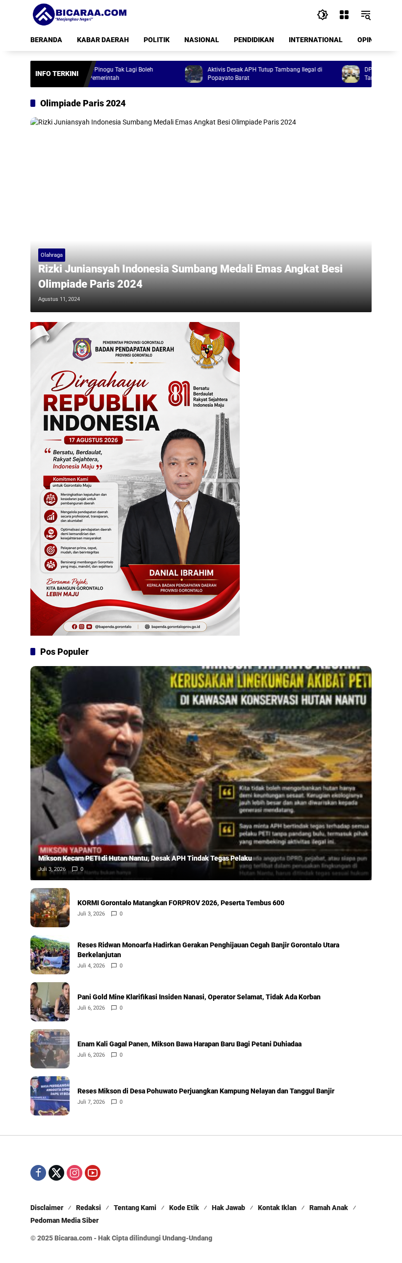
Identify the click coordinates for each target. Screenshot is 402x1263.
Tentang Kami (135, 1208)
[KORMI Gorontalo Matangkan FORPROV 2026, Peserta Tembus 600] (50, 907)
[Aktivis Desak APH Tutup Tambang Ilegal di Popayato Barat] (165, 74)
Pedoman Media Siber (64, 1220)
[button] (322, 15)
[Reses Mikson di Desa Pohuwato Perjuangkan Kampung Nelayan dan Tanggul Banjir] (50, 1095)
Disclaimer (46, 1208)
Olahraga (52, 255)
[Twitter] (56, 1173)
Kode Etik (184, 1208)
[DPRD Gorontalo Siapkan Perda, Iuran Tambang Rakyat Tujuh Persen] (322, 74)
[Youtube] (92, 1173)
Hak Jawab (228, 1208)
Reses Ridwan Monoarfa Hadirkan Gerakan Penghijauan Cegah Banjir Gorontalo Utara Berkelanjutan (208, 950)
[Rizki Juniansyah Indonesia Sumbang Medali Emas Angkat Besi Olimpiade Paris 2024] (201, 214)
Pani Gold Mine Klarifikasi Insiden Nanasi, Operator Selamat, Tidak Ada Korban (199, 997)
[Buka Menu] (344, 15)
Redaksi (88, 1208)
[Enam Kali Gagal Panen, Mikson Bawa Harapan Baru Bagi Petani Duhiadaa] (50, 1048)
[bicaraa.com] (79, 14)
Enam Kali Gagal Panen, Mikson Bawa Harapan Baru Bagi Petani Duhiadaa (189, 1044)
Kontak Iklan (277, 1208)
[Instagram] (74, 1173)
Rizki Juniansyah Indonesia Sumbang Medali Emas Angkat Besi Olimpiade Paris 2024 (190, 276)
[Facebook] (38, 1173)
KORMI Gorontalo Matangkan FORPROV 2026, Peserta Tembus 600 (180, 903)
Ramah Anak (328, 1208)
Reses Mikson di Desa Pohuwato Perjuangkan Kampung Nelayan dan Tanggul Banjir (205, 1091)
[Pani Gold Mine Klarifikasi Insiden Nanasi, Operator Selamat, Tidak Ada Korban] (50, 1001)
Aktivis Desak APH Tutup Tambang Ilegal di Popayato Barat (236, 73)
